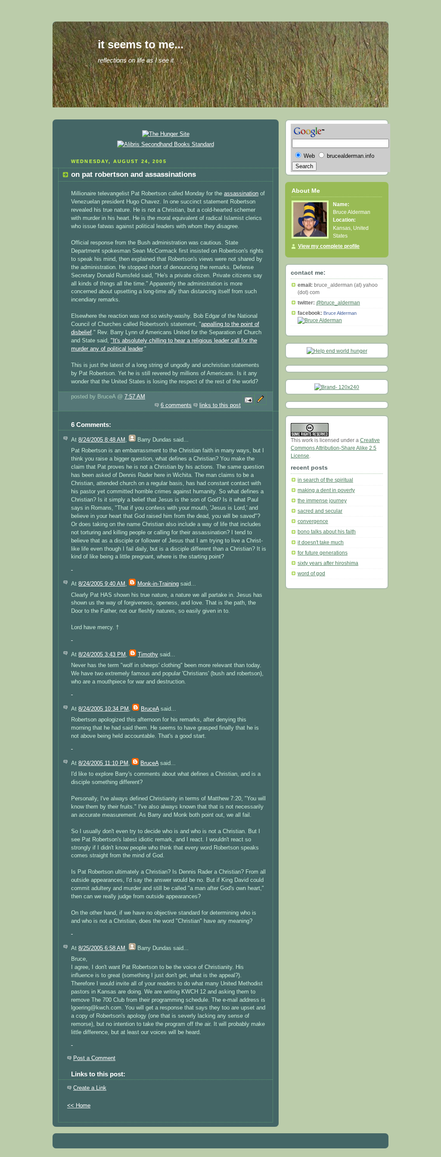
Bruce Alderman (340, 313)
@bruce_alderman (338, 303)
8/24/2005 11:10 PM (103, 763)
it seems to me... (140, 44)
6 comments (176, 405)
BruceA (150, 709)
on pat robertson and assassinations (133, 174)
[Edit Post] (261, 405)
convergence (313, 521)
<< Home (78, 1106)
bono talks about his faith (327, 532)
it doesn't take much (321, 542)
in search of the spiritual (325, 480)
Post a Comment (94, 1058)
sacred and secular (320, 511)
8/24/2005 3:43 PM (102, 655)
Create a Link (89, 1088)
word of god (311, 574)
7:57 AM (134, 397)
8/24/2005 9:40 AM (101, 584)
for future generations (323, 553)
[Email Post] (248, 405)
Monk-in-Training (158, 584)
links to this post (220, 405)
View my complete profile (329, 246)
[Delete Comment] (72, 568)
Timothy (148, 655)
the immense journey (322, 501)
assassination (241, 194)
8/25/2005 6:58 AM (101, 948)
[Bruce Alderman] (320, 320)
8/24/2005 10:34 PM (103, 709)
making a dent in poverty (326, 490)
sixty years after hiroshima (328, 563)
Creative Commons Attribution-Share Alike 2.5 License (335, 448)
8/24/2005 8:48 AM (101, 440)
